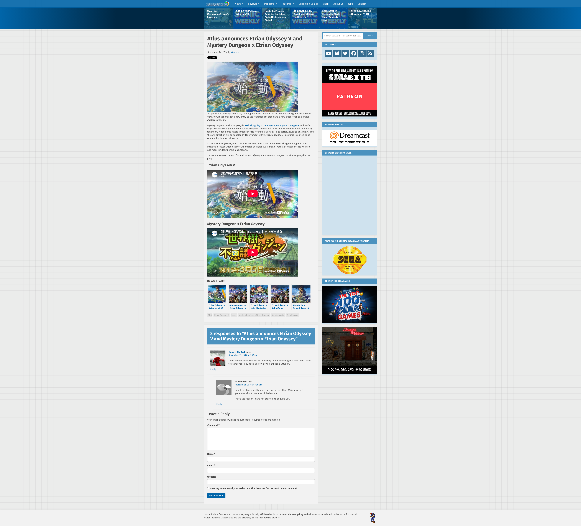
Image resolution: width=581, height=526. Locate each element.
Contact (362, 3)
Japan (233, 315)
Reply (213, 369)
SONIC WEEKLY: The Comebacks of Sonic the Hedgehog (304, 14)
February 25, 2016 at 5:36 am (248, 384)
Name (211, 454)
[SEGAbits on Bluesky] (337, 53)
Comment (213, 425)
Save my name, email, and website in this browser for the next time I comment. (253, 488)
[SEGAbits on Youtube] (328, 53)
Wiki (350, 3)
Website (211, 476)
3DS (210, 315)
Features (286, 3)
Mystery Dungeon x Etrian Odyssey (254, 315)
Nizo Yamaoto (278, 315)
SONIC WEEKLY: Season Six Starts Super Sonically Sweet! (331, 15)
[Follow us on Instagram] (362, 53)
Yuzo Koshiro (292, 315)
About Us (338, 3)
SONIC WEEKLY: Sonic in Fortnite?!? (246, 12)
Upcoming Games (308, 3)
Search (369, 35)
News (238, 3)
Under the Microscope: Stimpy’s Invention (218, 14)
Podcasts (269, 3)
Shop (326, 3)
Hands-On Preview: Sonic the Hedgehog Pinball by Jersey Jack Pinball (275, 15)
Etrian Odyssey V (221, 315)
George (235, 52)
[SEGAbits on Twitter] (345, 53)
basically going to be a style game (272, 125)
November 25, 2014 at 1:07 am (242, 355)
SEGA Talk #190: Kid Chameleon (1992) (361, 12)
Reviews (252, 3)
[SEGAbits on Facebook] (353, 53)
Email (211, 465)
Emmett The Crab (237, 352)
